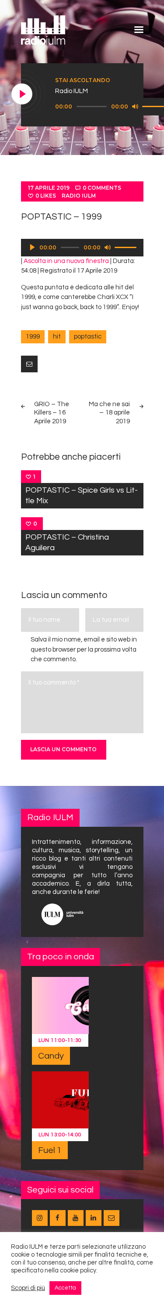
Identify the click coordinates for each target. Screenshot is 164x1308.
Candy (51, 1056)
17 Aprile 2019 (49, 187)
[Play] (22, 94)
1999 (33, 336)
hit (57, 336)
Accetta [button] (65, 1288)
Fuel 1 (50, 1150)
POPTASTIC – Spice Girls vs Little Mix (81, 495)
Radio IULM (79, 195)
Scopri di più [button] (28, 1288)
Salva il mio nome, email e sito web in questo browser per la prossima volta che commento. (84, 649)
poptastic (87, 336)
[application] (82, 247)
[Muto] (135, 106)
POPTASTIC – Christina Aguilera (67, 542)
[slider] (127, 247)
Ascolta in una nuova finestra (66, 261)
